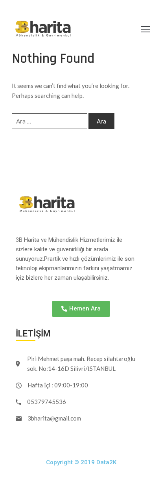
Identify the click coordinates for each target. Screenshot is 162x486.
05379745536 (46, 401)
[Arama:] (49, 121)
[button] (81, 309)
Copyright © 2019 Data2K (81, 462)
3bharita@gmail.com (54, 418)
